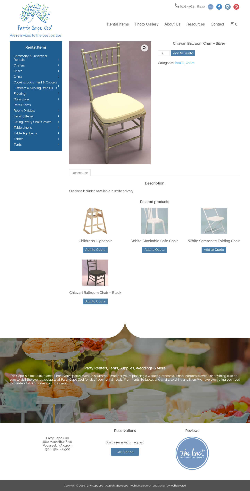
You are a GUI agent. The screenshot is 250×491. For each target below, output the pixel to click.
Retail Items (22, 105)
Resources (195, 24)
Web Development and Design (148, 485)
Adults (179, 63)
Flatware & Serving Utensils (33, 88)
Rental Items (118, 24)
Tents (18, 144)
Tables (18, 139)
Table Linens (23, 127)
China (18, 77)
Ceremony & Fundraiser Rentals (30, 58)
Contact (217, 24)
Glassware (21, 99)
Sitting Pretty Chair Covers (32, 122)
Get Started (125, 452)
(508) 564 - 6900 (192, 6)
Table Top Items (25, 133)
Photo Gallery (147, 24)
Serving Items (23, 116)
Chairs (190, 63)
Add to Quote (183, 53)
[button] (144, 47)
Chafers (19, 65)
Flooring (20, 94)
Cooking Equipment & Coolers (35, 82)
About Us (172, 24)
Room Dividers (24, 111)
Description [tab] (80, 173)
